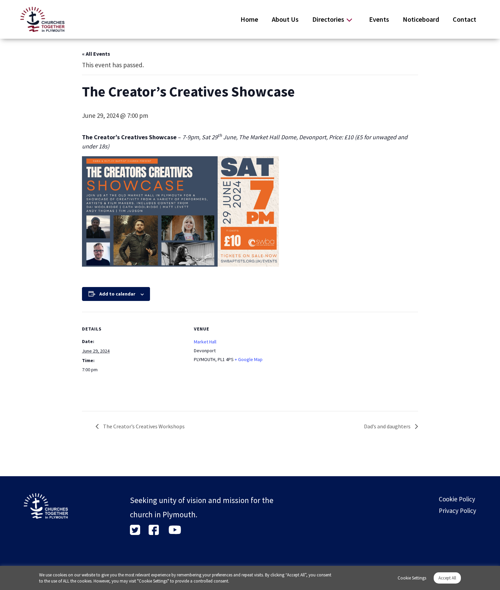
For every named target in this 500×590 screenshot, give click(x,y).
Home (249, 19)
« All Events (96, 53)
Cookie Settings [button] (412, 578)
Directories (328, 19)
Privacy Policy (457, 510)
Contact (464, 19)
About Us (285, 19)
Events (379, 19)
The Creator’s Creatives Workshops (143, 426)
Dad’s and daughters (388, 426)
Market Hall (205, 342)
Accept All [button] (447, 578)
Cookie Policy (457, 499)
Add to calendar (117, 294)
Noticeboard (421, 19)
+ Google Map (249, 359)
